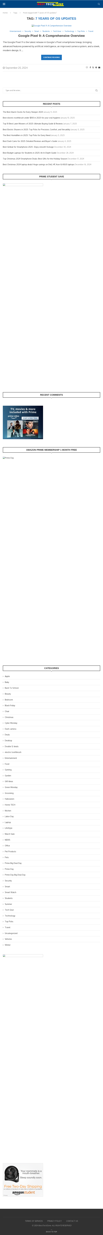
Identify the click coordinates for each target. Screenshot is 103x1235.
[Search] (99, 4)
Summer (8, 904)
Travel (7, 927)
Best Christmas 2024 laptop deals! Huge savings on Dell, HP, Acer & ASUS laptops (38, 164)
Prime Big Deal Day (13, 863)
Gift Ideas (9, 781)
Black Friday (10, 705)
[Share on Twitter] (93, 67)
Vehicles (8, 939)
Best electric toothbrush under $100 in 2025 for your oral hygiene (31, 118)
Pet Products (10, 851)
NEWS (7, 840)
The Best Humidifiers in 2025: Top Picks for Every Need (26, 135)
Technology (10, 916)
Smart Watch (10, 892)
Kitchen (8, 811)
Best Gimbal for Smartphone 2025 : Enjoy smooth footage (28, 147)
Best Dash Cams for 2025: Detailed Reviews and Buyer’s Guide (30, 141)
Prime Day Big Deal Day (15, 875)
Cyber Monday (11, 723)
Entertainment (11, 758)
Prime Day (9, 869)
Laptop (8, 822)
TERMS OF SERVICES (34, 1221)
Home (5, 13)
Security (8, 881)
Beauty (8, 694)
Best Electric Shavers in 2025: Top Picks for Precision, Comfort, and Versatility (36, 129)
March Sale (10, 834)
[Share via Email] (99, 67)
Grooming (9, 793)
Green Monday (11, 787)
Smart (7, 886)
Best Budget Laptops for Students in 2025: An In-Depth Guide (29, 153)
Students (9, 898)
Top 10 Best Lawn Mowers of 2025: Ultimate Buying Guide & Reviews (33, 123)
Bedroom (9, 700)
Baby (7, 682)
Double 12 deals (12, 746)
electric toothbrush (13, 752)
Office (7, 845)
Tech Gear (9, 910)
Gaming (8, 770)
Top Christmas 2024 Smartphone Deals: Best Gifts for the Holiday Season (35, 159)
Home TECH (10, 805)
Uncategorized (11, 933)
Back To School (12, 688)
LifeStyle (8, 828)
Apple (7, 676)
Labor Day (9, 816)
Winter (8, 945)
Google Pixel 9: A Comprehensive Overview (51, 35)
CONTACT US (72, 1221)
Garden (8, 775)
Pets (7, 857)
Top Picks (9, 921)
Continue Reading (51, 57)
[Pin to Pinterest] (96, 67)
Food (7, 764)
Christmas (9, 717)
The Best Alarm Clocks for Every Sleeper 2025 (23, 112)
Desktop (8, 740)
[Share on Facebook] (90, 67)
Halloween (9, 799)
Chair (7, 711)
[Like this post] (87, 67)
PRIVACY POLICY (54, 1221)
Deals (7, 734)
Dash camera (10, 729)
